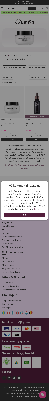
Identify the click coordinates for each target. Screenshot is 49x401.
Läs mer (37, 209)
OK (24, 215)
